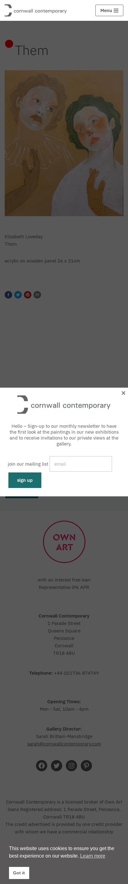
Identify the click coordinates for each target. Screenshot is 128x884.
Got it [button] (19, 872)
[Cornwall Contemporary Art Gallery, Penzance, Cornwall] (37, 10)
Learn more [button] (92, 856)
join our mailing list (28, 464)
